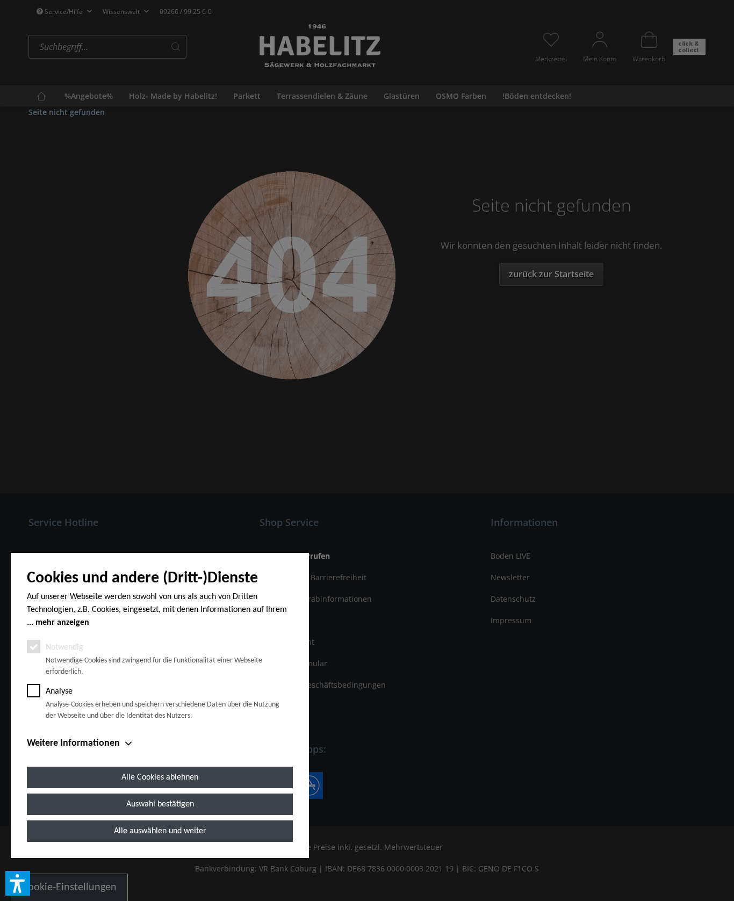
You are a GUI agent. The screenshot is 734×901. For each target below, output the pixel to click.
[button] (17, 883)
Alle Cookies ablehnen (159, 777)
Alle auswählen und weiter (160, 831)
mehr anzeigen (62, 622)
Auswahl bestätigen (160, 804)
